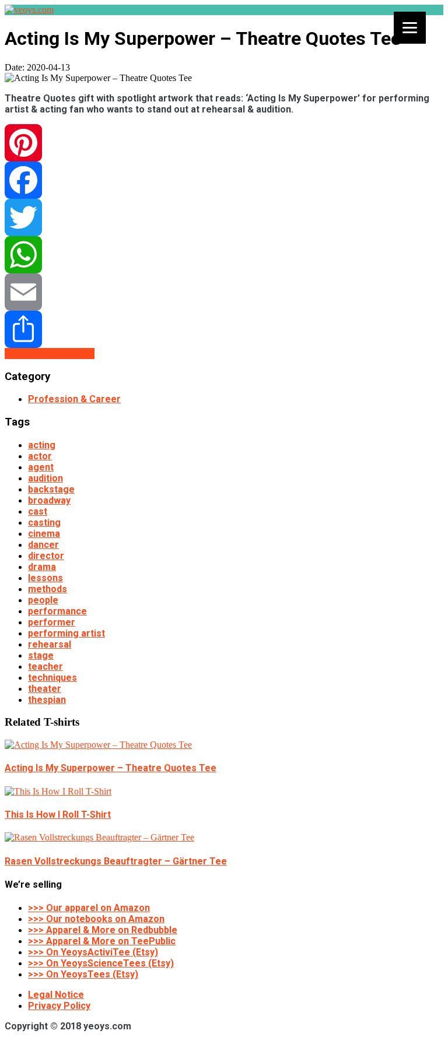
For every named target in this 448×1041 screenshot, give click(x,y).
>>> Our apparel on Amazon (89, 907)
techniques (52, 677)
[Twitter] (224, 217)
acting (41, 445)
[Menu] (410, 28)
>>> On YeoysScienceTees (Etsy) (101, 963)
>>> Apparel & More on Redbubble (102, 930)
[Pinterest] (224, 142)
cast (37, 511)
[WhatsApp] (224, 254)
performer (51, 622)
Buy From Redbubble (49, 353)
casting (44, 522)
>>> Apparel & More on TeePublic (102, 941)
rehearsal (49, 644)
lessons (45, 577)
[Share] (224, 329)
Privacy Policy (59, 1005)
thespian (47, 699)
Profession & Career (74, 399)
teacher (45, 666)
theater (44, 688)
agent (41, 467)
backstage (51, 489)
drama (42, 566)
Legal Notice (56, 994)
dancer (43, 544)
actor (40, 456)
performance (57, 611)
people (43, 600)
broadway (49, 500)
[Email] (224, 292)
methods (47, 589)
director (46, 555)
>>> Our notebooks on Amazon (96, 918)
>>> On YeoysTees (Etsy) (83, 974)
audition (45, 478)
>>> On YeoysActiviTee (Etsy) (93, 952)
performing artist (66, 633)
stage (41, 655)
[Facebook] (224, 180)
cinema (44, 533)
